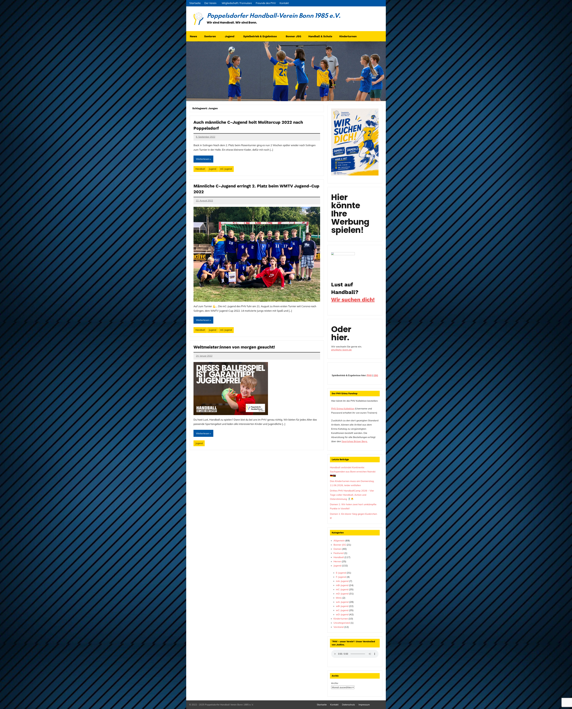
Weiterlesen (202, 158)
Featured (339, 553)
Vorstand (339, 626)
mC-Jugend (226, 168)
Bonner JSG (293, 36)
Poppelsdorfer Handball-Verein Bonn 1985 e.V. (274, 16)
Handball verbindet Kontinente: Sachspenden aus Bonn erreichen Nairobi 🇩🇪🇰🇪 (353, 471)
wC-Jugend (342, 610)
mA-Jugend (342, 581)
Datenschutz (348, 704)
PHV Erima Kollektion (342, 408)
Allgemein (339, 540)
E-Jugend (341, 572)
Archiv (334, 683)
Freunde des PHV (266, 3)
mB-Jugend (342, 585)
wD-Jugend (342, 614)
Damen (338, 548)
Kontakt (284, 3)
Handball (200, 168)
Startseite (195, 3)
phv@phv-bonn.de (341, 349)
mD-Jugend (342, 593)
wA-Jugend (342, 601)
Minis (339, 597)
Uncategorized (342, 622)
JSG (376, 375)
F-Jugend (341, 576)
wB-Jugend (342, 606)
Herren (337, 561)
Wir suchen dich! (353, 299)
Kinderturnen (341, 618)
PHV (369, 375)
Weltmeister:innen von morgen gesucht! (234, 347)
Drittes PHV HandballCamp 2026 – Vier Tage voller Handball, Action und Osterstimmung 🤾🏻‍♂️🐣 (352, 494)
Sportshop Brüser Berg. (355, 441)
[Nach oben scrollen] (566, 703)
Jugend (212, 168)
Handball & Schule (320, 36)
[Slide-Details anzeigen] (343, 262)
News (193, 36)
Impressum (364, 704)
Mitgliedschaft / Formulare (237, 3)
